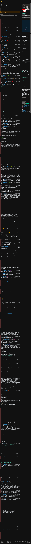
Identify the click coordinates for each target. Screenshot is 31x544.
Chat (15, 14)
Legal (17, 541)
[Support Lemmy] (22, 1)
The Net (2, 86)
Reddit (23, 80)
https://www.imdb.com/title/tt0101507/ (7, 355)
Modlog (15, 541)
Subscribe (25, 15)
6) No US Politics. (25, 62)
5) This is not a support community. (25, 60)
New (10, 14)
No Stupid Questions (25, 77)
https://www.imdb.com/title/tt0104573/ (7, 356)
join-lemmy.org (28, 542)
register (8, 12)
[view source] (12, 7)
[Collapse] (1, 16)
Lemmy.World (4, 1)
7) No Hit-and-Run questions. (25, 65)
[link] (9, 7)
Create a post (26, 17)
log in (5, 12)
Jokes (22, 82)
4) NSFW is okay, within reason (25, 56)
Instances (20, 541)
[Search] (24, 1)
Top (3, 14)
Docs (23, 541)
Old (12, 14)
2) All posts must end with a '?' (25, 51)
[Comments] (4, 5)
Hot (1, 14)
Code (25, 541)
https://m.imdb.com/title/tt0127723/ (6, 462)
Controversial (7, 14)
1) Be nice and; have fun (26, 48)
